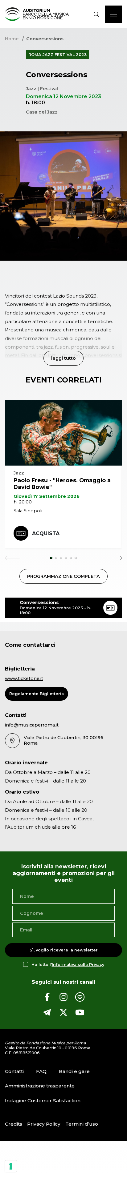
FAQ (41, 1071)
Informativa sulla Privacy (78, 964)
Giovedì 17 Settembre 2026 (47, 496)
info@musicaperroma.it (32, 725)
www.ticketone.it (24, 678)
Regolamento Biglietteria (36, 693)
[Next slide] (114, 558)
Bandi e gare (74, 1071)
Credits (13, 1124)
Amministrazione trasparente (40, 1086)
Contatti (14, 1071)
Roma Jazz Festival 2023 (57, 54)
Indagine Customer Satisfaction (42, 1100)
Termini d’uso (81, 1124)
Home (11, 39)
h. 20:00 (23, 502)
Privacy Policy (43, 1124)
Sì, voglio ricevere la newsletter (64, 950)
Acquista (45, 533)
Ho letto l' (67, 964)
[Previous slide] (12, 558)
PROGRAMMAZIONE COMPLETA (63, 576)
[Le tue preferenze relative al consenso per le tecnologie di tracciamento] (11, 1166)
